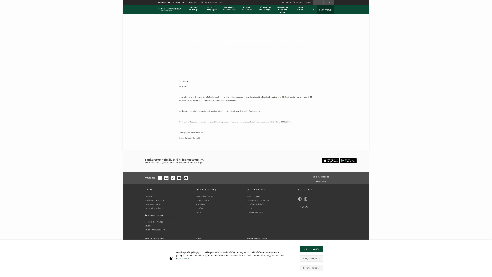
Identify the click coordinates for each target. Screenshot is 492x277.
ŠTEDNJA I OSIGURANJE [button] (247, 8)
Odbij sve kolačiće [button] (311, 258)
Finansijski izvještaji (204, 196)
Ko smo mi (183, 18)
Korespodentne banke (154, 208)
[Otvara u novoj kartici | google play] (348, 160)
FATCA (198, 212)
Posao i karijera (253, 196)
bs (318, 2)
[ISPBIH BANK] (170, 9)
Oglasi (249, 208)
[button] (313, 9)
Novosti (193, 18)
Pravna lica (193, 2)
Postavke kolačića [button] (311, 268)
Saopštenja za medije (154, 222)
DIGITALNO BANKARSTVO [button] (229, 8)
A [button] (300, 206)
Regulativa (200, 204)
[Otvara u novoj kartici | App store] (330, 160)
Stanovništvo (164, 2)
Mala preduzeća (179, 2)
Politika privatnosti (152, 204)
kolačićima (184, 258)
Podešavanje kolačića (256, 204)
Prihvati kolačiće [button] (311, 249)
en (329, 2)
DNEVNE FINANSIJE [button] (193, 8)
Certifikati (200, 208)
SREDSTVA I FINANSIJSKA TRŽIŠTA (212, 2)
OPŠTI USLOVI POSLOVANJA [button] (265, 8)
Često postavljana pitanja (258, 200)
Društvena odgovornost (155, 200)
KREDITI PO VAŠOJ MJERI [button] (211, 8)
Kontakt (288, 2)
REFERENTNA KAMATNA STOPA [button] (282, 9)
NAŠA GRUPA (300, 8)
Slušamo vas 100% (255, 212)
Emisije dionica (202, 200)
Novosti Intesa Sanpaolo (155, 230)
